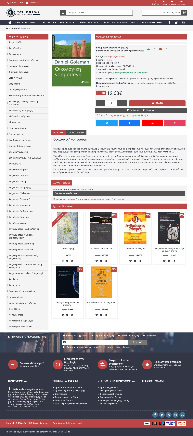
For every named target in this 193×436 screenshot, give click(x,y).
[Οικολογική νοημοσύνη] (71, 60)
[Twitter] (107, 123)
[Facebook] (129, 123)
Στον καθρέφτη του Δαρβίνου (101, 302)
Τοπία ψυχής (67, 248)
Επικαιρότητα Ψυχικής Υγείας (114, 400)
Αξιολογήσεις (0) (61, 183)
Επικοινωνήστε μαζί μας (67, 397)
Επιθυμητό (134, 110)
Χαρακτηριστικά (76, 133)
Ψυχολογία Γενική (116, 56)
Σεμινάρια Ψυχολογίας (111, 397)
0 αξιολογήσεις (116, 115)
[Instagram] (175, 123)
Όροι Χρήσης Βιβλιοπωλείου (67, 423)
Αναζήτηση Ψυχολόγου (111, 390)
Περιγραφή (58, 133)
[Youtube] (152, 123)
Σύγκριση (150, 110)
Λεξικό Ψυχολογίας (109, 403)
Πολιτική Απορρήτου (40, 423)
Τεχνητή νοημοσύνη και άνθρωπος (67, 303)
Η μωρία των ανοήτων (101, 248)
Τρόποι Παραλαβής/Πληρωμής (70, 390)
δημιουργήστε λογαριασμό (91, 199)
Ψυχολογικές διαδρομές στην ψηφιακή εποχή (169, 249)
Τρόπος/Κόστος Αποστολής (68, 387)
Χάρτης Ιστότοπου (64, 400)
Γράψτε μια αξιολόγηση (137, 115)
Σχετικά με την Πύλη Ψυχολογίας (71, 403)
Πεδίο (109, 60)
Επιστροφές (61, 394)
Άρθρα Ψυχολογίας (109, 387)
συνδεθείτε (69, 199)
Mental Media (64, 431)
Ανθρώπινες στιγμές (135, 248)
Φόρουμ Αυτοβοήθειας (111, 394)
